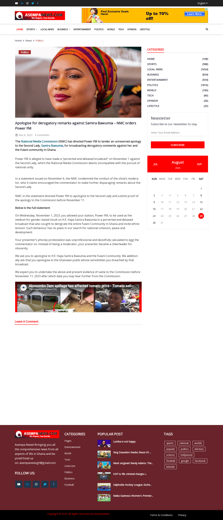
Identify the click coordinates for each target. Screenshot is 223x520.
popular (170, 449)
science (170, 455)
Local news (47, 29)
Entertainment (82, 29)
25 (169, 216)
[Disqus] (78, 377)
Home (20, 29)
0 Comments (42, 135)
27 (185, 216)
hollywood (186, 455)
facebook (200, 460)
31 (162, 222)
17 (162, 209)
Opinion (131, 29)
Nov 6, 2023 (25, 135)
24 (162, 216)
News (28, 40)
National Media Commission (39, 141)
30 (154, 222)
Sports (31, 29)
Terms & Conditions (161, 515)
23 (154, 216)
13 (185, 202)
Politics (99, 29)
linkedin (170, 466)
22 (201, 209)
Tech (121, 29)
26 (177, 216)
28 (193, 216)
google (185, 460)
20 (185, 209)
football (170, 460)
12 (177, 202)
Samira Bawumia (52, 145)
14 (193, 202)
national (184, 443)
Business (62, 29)
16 (154, 209)
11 (169, 202)
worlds (198, 443)
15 (201, 202)
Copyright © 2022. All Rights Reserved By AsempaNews (78, 513)
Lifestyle (145, 29)
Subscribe (178, 145)
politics (185, 449)
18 (169, 209)
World (111, 29)
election (199, 449)
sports (170, 443)
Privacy (182, 515)
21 (193, 209)
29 (201, 216)
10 (162, 202)
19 (177, 209)
